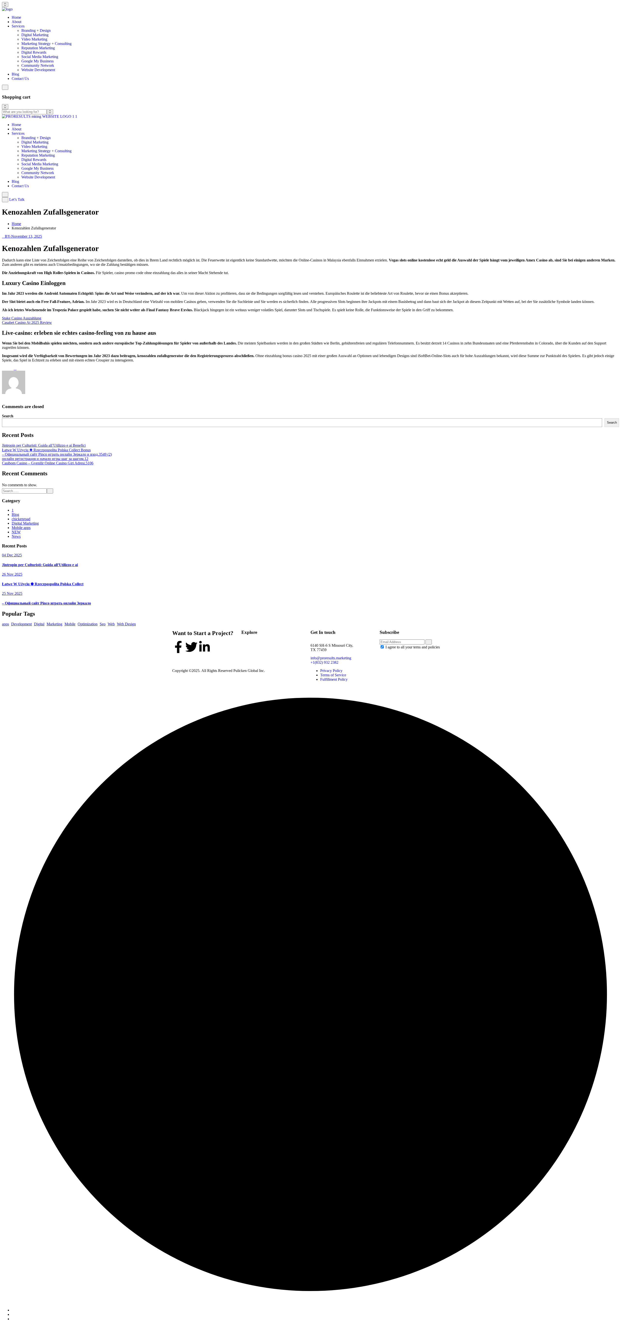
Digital (39, 624)
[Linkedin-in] (204, 647)
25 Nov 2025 (12, 593)
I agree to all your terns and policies (412, 647)
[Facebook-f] (178, 647)
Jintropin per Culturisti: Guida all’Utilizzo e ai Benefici (44, 445)
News (16, 536)
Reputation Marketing (38, 48)
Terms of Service (333, 675)
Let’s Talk (17, 199)
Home (16, 17)
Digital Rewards (33, 52)
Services (18, 26)
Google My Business (37, 61)
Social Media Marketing (39, 57)
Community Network (37, 65)
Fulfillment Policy (334, 679)
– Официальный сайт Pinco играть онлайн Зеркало (46, 603)
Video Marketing (34, 39)
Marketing (54, 624)
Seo (103, 624)
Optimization (88, 624)
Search (7, 416)
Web (111, 624)
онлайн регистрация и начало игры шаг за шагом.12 (45, 459)
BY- (8, 236)
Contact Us (20, 78)
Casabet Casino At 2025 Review (27, 322)
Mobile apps (21, 528)
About (16, 22)
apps (5, 624)
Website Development (38, 70)
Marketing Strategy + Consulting (46, 44)
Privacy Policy (331, 671)
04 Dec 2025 (12, 555)
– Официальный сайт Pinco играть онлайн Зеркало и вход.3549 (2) (57, 454)
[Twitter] (191, 647)
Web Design (126, 624)
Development (21, 624)
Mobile (70, 624)
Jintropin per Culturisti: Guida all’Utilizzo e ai (40, 565)
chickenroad (21, 519)
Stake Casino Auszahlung (21, 318)
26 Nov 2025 (12, 574)
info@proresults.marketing (330, 658)
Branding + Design (36, 30)
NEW (16, 532)
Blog (15, 74)
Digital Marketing (35, 35)
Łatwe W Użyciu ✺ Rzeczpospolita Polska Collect (42, 584)
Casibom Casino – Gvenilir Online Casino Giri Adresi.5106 (47, 463)
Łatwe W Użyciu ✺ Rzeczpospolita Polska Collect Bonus (46, 450)
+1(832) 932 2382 (324, 662)
